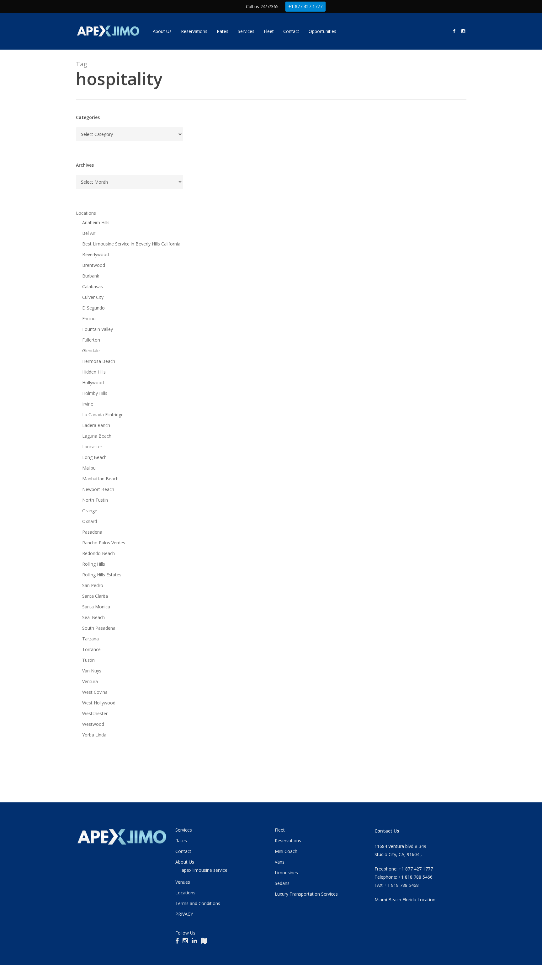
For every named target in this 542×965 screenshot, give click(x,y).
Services (183, 830)
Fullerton (91, 340)
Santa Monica (96, 607)
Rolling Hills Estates (101, 575)
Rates (181, 841)
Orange (89, 511)
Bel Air (88, 233)
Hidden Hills (94, 372)
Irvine (87, 404)
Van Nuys (91, 671)
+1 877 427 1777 (305, 6)
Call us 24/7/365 (262, 6)
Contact (183, 851)
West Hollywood (98, 703)
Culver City (93, 297)
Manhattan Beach (100, 479)
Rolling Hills (93, 564)
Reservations (288, 841)
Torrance (91, 649)
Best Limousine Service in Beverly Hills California (131, 244)
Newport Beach (98, 489)
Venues (182, 882)
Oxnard (89, 521)
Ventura (90, 681)
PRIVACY (184, 914)
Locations (86, 213)
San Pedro (92, 585)
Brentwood (93, 265)
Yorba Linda (94, 735)
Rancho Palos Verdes (103, 543)
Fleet (280, 830)
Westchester (95, 713)
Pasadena (92, 532)
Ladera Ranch (96, 425)
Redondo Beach (98, 553)
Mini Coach (286, 851)
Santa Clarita (95, 596)
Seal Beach (93, 617)
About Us (184, 862)
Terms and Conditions (197, 903)
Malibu (89, 468)
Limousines (286, 873)
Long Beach (94, 457)
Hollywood (93, 382)
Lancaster (92, 447)
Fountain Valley (97, 329)
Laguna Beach (96, 436)
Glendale (91, 350)
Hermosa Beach (98, 361)
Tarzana (90, 639)
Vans (279, 862)
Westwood (93, 724)
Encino (89, 318)
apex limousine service (204, 870)
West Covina (95, 692)
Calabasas (92, 286)
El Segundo (93, 308)
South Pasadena (98, 628)
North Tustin (95, 500)
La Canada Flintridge (103, 415)
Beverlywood (95, 254)
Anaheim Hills (95, 222)
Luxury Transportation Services (306, 894)
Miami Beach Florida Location (405, 900)
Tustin (88, 660)
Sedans (282, 883)
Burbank (90, 276)
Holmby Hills (94, 393)
